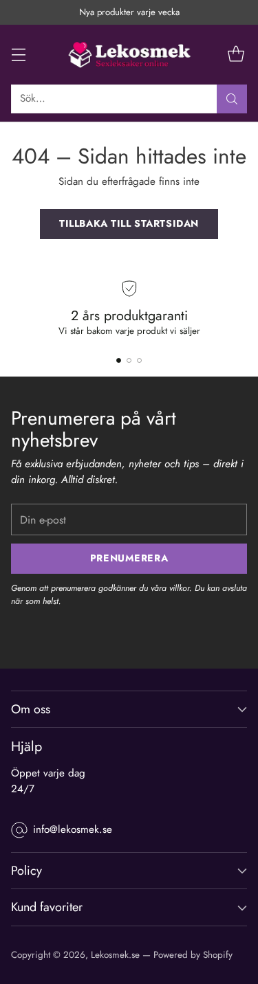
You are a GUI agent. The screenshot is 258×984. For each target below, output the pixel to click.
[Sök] (232, 99)
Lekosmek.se (115, 954)
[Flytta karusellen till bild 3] (139, 360)
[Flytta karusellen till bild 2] (129, 360)
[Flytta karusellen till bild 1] (118, 360)
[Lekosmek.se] (129, 54)
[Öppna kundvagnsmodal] (236, 55)
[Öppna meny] (18, 55)
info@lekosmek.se (72, 829)
